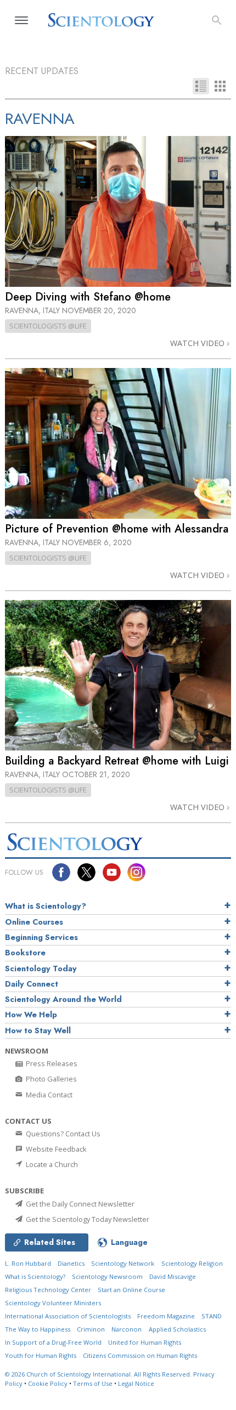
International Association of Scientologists (68, 1316)
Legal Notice (136, 1383)
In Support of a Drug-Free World (53, 1342)
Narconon (126, 1329)
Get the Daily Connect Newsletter (79, 1204)
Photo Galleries (50, 1079)
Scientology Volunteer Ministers (53, 1303)
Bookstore (25, 952)
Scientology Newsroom (107, 1276)
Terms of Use (93, 1383)
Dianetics (71, 1263)
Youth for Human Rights (40, 1355)
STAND (211, 1316)
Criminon (91, 1329)
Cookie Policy (48, 1383)
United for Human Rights (144, 1342)
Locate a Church (51, 1164)
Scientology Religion (192, 1263)
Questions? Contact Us (62, 1134)
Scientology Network (122, 1263)
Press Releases (50, 1063)
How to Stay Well (38, 1030)
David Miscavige (172, 1276)
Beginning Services (41, 937)
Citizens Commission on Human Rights (140, 1355)
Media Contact (48, 1095)
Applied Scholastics (177, 1329)
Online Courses (34, 921)
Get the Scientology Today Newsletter (86, 1219)
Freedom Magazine (166, 1316)
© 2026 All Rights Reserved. (99, 1374)
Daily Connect (31, 983)
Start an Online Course (131, 1290)
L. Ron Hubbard (28, 1263)
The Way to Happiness (37, 1329)
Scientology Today (41, 968)
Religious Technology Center (48, 1290)
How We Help (31, 1014)
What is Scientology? (45, 906)
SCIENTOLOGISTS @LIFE (48, 326)
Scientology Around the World (63, 999)
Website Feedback (55, 1149)
